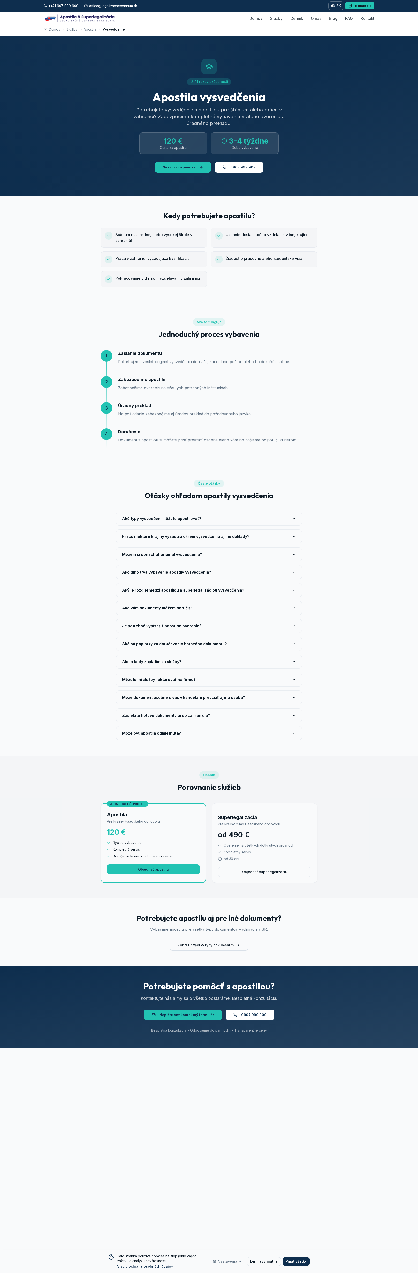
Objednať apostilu (153, 869)
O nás (316, 18)
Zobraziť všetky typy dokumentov (206, 945)
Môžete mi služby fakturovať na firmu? (159, 679)
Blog (333, 18)
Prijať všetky (296, 1261)
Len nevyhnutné (264, 1261)
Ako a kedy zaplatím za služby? (151, 661)
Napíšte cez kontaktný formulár (186, 1015)
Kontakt (367, 18)
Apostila (90, 29)
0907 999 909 (243, 167)
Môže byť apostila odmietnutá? (151, 733)
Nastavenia (227, 1261)
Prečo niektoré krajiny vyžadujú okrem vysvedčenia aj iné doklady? (185, 536)
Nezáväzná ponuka (179, 167)
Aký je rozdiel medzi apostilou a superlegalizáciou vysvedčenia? (183, 590)
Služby (276, 18)
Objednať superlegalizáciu (264, 872)
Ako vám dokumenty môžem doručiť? (157, 608)
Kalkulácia (363, 5)
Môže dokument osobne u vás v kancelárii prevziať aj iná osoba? (183, 697)
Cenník (296, 18)
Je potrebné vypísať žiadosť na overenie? (162, 625)
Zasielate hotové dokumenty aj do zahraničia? (166, 715)
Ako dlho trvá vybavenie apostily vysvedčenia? (166, 572)
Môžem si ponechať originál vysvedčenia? (162, 554)
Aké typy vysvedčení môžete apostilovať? (161, 518)
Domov (255, 18)
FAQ (349, 18)
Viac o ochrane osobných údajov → (147, 1266)
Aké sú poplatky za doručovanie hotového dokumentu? (174, 643)
